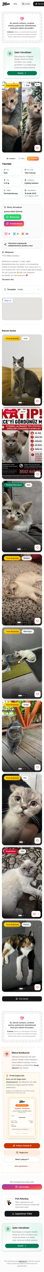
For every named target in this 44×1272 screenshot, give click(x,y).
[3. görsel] (25, 402)
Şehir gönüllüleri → (22, 1166)
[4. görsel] (26, 549)
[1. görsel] (20, 402)
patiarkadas (30, 1187)
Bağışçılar (23, 1152)
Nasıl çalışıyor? (22, 1159)
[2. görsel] (23, 402)
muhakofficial (17, 224)
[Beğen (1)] (34, 914)
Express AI (23, 1261)
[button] (22, 116)
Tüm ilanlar (23, 999)
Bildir (23, 158)
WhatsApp (15, 217)
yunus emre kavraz (13, 211)
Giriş (15, 4)
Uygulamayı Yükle (23, 1213)
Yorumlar (34, 158)
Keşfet (20, 73)
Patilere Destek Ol (24, 1146)
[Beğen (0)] (37, 148)
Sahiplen (12, 158)
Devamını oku (8, 279)
